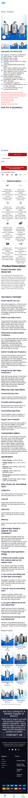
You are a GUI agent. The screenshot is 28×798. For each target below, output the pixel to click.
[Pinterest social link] (9, 162)
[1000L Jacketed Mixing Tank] (7, 657)
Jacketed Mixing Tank (20, 682)
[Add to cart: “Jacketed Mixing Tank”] (16, 679)
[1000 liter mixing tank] (20, 693)
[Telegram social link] (13, 162)
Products (10, 12)
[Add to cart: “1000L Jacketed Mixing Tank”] (2, 662)
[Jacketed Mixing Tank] (20, 674)
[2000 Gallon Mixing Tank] (7, 693)
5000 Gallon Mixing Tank (20, 665)
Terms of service (19, 775)
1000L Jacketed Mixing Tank (7, 665)
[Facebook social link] (5, 162)
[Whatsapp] (18, 749)
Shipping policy (19, 770)
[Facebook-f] (9, 749)
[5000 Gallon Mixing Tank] (20, 657)
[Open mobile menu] (26, 2)
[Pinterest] (15, 749)
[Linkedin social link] (11, 162)
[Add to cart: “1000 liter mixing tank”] (16, 697)
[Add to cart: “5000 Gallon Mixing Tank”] (16, 662)
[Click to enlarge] (4, 37)
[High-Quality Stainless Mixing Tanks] (7, 674)
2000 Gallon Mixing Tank (7, 700)
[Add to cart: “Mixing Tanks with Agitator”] (16, 644)
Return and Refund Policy (21, 765)
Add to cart (17, 154)
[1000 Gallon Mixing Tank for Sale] (7, 639)
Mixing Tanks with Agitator (20, 647)
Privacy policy (21, 760)
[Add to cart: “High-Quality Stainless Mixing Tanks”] (2, 679)
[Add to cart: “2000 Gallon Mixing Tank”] (2, 697)
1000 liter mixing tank (20, 700)
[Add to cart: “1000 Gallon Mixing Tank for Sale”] (2, 644)
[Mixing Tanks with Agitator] (20, 639)
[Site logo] (3, 2)
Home (3, 12)
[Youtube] (12, 749)
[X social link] (7, 162)
